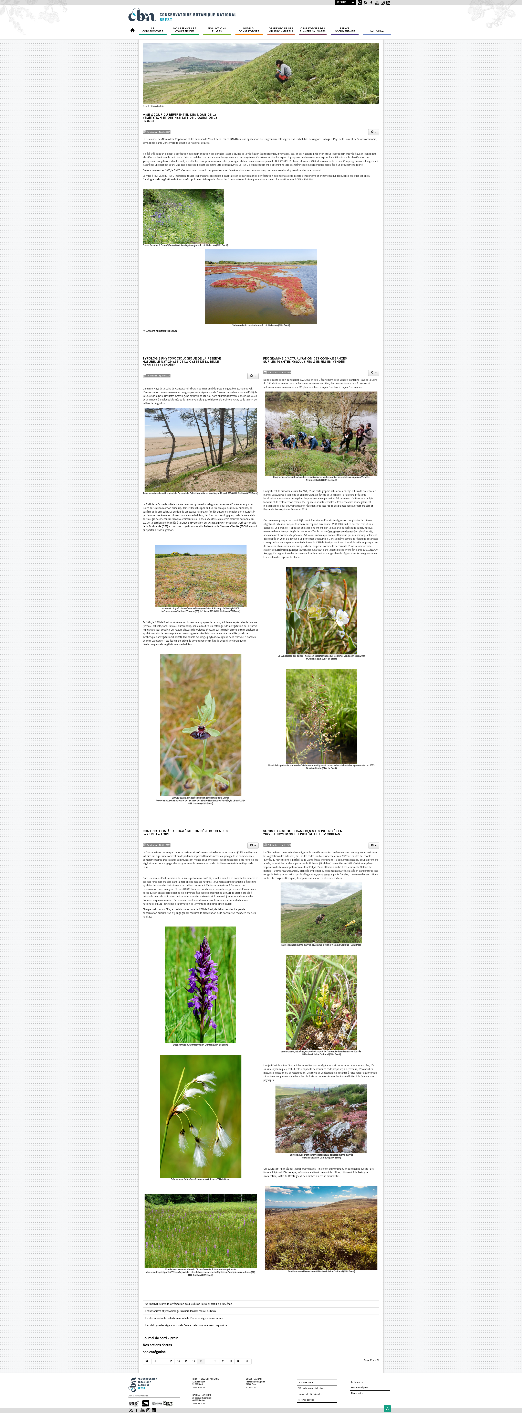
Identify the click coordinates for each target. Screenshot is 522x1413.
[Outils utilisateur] (373, 132)
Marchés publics (306, 1399)
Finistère (321, 1168)
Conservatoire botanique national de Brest (147, 1379)
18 (193, 1361)
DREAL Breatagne (290, 1176)
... (164, 1361)
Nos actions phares (217, 30)
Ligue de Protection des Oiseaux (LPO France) (206, 522)
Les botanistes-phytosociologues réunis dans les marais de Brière (180, 1311)
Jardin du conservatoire (249, 30)
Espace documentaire (345, 30)
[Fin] (247, 1361)
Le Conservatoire (153, 30)
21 (215, 1361)
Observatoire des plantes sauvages (313, 30)
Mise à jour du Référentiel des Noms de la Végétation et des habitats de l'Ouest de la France (180, 118)
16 (178, 1361)
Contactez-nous (306, 1382)
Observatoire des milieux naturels (281, 30)
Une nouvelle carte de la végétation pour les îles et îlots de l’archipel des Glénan (188, 1304)
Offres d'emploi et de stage (311, 1388)
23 (230, 1361)
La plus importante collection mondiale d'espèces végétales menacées (183, 1318)
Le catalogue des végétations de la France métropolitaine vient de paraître (186, 1325)
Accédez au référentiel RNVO (161, 331)
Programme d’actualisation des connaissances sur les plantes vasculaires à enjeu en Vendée (305, 360)
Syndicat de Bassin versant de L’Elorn (320, 1172)
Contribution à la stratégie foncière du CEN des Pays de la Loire (185, 833)
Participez (377, 31)
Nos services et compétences (185, 30)
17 (186, 1361)
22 (223, 1361)
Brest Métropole (167, 1403)
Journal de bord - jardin (160, 1338)
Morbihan (337, 1168)
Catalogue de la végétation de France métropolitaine (172, 179)
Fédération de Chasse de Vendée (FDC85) (226, 526)
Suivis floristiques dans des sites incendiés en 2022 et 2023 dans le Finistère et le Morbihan (303, 833)
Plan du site (357, 1393)
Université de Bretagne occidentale (133, 1403)
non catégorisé (154, 1351)
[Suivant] (238, 1361)
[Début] (147, 1361)
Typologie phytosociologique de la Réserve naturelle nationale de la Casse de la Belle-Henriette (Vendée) (182, 362)
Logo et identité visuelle (310, 1394)
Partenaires (357, 1382)
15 (171, 1361)
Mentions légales (359, 1387)
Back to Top (386, 1408)
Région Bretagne (144, 1403)
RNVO (233, 139)
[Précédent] (156, 1361)
